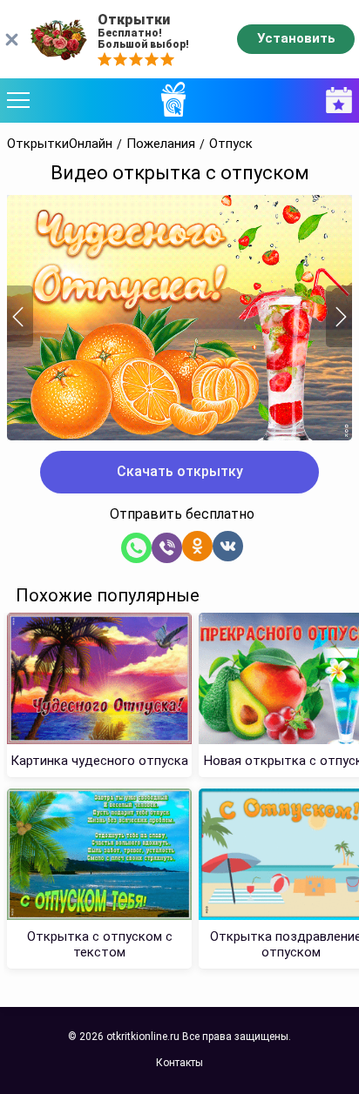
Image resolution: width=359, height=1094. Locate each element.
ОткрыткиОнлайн (59, 144)
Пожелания (160, 144)
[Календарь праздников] (334, 100)
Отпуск (231, 144)
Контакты (179, 1063)
